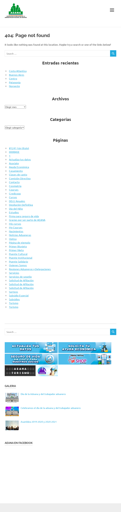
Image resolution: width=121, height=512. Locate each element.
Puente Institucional (20, 257)
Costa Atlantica (18, 70)
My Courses (15, 227)
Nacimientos (16, 231)
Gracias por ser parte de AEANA (27, 219)
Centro (13, 78)
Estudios (14, 212)
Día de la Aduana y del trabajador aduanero (43, 393)
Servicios (14, 272)
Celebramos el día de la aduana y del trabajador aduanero (51, 407)
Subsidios (14, 299)
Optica (13, 238)
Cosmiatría (15, 185)
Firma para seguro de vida (24, 216)
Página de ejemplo (19, 242)
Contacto (14, 182)
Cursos (13, 197)
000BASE (14, 151)
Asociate (14, 163)
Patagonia (15, 82)
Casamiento (16, 170)
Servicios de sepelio (20, 276)
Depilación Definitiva (21, 204)
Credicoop (15, 193)
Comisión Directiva (20, 178)
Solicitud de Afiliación (21, 280)
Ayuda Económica (19, 166)
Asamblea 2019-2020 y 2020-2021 (39, 421)
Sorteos (13, 291)
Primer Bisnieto (18, 246)
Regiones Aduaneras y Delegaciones (30, 269)
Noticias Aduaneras (20, 235)
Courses (13, 189)
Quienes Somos (18, 265)
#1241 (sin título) (19, 148)
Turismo (13, 303)
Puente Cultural (18, 253)
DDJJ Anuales (17, 201)
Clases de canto (18, 174)
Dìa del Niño (16, 208)
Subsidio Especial (19, 295)
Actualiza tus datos (20, 159)
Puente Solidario (18, 261)
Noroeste (14, 86)
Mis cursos (15, 223)
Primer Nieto (16, 250)
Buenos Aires (16, 74)
